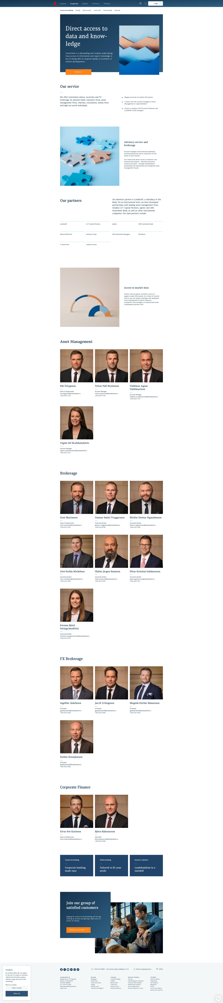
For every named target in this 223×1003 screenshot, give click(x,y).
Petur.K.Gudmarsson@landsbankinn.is (142, 579)
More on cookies (11, 985)
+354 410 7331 (135, 581)
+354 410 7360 (65, 713)
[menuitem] (63, 3)
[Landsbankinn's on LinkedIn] (71, 969)
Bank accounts (87, 10)
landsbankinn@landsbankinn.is (68, 986)
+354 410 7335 (65, 527)
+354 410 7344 (135, 713)
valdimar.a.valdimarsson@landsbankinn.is (144, 397)
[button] (135, 3)
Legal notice (63, 988)
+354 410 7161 (65, 453)
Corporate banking (66, 10)
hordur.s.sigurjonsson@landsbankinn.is (143, 525)
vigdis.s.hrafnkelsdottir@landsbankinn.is (73, 451)
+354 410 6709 (100, 527)
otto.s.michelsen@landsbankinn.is (71, 579)
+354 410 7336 (135, 527)
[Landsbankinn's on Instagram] (74, 969)
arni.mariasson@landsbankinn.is (71, 525)
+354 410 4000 (66, 984)
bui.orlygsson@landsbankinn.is (70, 394)
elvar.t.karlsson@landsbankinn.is (71, 839)
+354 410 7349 (100, 841)
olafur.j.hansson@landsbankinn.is (106, 579)
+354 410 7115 (135, 399)
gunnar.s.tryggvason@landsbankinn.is (107, 525)
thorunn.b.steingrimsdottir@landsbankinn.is (74, 636)
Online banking (107, 10)
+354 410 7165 (100, 396)
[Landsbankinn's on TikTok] (78, 969)
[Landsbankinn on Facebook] (61, 969)
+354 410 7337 (65, 638)
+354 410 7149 (65, 396)
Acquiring (117, 10)
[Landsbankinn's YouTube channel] (68, 969)
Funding (77, 10)
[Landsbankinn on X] (64, 969)
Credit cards (97, 10)
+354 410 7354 (65, 581)
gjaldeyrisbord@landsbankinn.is (70, 711)
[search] (145, 3)
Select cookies (17, 988)
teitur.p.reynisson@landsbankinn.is (106, 394)
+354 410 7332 (100, 581)
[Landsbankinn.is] (54, 3)
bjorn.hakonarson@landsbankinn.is (106, 839)
